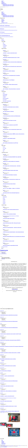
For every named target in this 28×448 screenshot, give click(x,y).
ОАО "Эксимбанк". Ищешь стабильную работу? (10, 84)
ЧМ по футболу (3, 443)
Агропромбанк (5, 45)
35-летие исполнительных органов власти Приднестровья (8, 321)
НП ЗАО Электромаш (5, 98)
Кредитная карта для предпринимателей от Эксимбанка (11, 75)
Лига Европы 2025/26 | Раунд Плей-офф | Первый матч (11, 192)
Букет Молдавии (5, 94)
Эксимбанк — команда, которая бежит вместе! (7, 375)
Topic (2, 248)
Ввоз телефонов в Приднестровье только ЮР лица (10, 142)
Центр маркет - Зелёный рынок (5, 25)
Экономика (3, 20)
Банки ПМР (3, 40)
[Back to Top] (0, 447)
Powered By (3, 446)
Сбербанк (4, 44)
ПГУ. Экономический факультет (5, 35)
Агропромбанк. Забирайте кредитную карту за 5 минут (11, 57)
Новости (3, 19)
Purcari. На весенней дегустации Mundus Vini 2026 (10, 245)
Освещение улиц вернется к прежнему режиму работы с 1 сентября (10, 352)
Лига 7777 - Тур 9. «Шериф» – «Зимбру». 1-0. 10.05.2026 (11, 188)
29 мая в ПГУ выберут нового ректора (9, 218)
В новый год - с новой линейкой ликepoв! (9, 138)
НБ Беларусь (2, 28)
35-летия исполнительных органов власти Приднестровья (9, 327)
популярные (3, 360)
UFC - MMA (4, 148)
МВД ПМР (5, 253)
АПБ (2, 440)
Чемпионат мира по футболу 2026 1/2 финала (8, 5)
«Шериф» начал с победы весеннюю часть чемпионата (11, 161)
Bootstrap (20, 445)
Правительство (5, 95)
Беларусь (4, 203)
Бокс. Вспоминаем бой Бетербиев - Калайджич (10, 174)
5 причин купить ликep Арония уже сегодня (9, 120)
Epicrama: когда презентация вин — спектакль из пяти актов (12, 227)
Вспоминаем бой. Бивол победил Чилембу (9, 183)
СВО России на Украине (4, 22)
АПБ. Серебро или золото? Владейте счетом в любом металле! (12, 66)
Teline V (12, 445)
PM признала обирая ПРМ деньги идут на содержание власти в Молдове (14, 236)
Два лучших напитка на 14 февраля (8, 111)
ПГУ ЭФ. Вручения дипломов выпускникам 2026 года (6, 36)
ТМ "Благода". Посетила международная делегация (6, 33)
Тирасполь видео (4, 3)
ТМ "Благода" (5, 99)
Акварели (3, 2)
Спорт (2, 21)
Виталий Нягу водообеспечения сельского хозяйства (8, 365)
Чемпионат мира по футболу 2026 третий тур (8, 4)
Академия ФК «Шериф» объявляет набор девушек (10, 170)
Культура (4, 202)
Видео (2, 1)
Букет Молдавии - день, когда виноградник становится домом (12, 129)
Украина (4, 199)
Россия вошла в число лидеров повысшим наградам (11, 209)
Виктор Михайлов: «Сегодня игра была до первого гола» (11, 179)
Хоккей (4, 149)
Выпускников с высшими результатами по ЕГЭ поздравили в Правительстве (11, 346)
